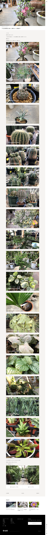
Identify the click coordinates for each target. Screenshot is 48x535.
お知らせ (4, 523)
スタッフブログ (10, 508)
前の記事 (8, 493)
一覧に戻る (22, 493)
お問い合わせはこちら (34, 523)
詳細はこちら (7, 38)
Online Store (19, 518)
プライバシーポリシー (13, 523)
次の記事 (37, 493)
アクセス (4, 524)
